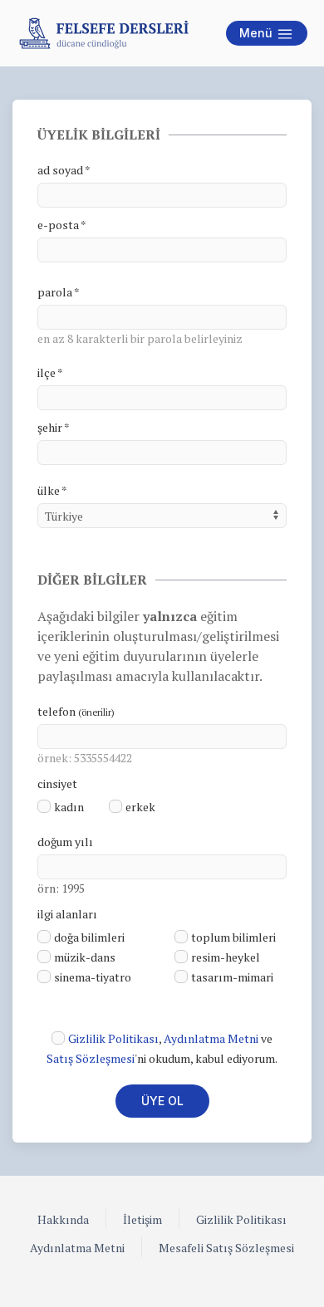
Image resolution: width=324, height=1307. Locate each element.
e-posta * (61, 225)
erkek (140, 807)
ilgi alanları (67, 914)
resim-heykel (225, 957)
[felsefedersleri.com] (104, 33)
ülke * (52, 490)
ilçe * (50, 372)
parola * (58, 292)
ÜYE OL (162, 1101)
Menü (257, 33)
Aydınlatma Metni (211, 1038)
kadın (69, 807)
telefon (76, 711)
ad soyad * (64, 170)
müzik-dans (84, 957)
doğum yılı (65, 841)
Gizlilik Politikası (113, 1038)
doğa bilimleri (89, 937)
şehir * (53, 427)
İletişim (142, 1219)
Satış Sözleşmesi (91, 1058)
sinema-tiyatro (92, 977)
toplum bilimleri (233, 937)
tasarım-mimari (232, 977)
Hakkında (63, 1219)
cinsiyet (57, 783)
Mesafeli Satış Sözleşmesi (226, 1248)
